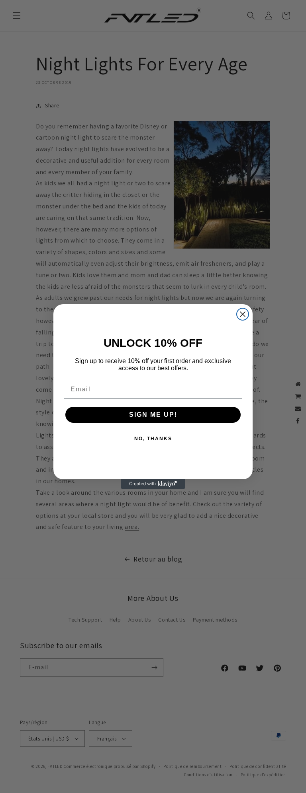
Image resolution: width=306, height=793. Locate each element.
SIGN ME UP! (153, 414)
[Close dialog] (243, 314)
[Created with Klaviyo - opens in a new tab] (153, 484)
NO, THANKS (153, 438)
